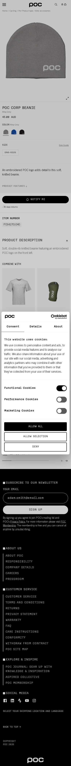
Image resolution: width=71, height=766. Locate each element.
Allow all (35, 426)
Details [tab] (35, 326)
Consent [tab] (13, 326)
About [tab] (58, 326)
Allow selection (35, 436)
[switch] (61, 399)
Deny (35, 446)
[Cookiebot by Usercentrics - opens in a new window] (51, 316)
